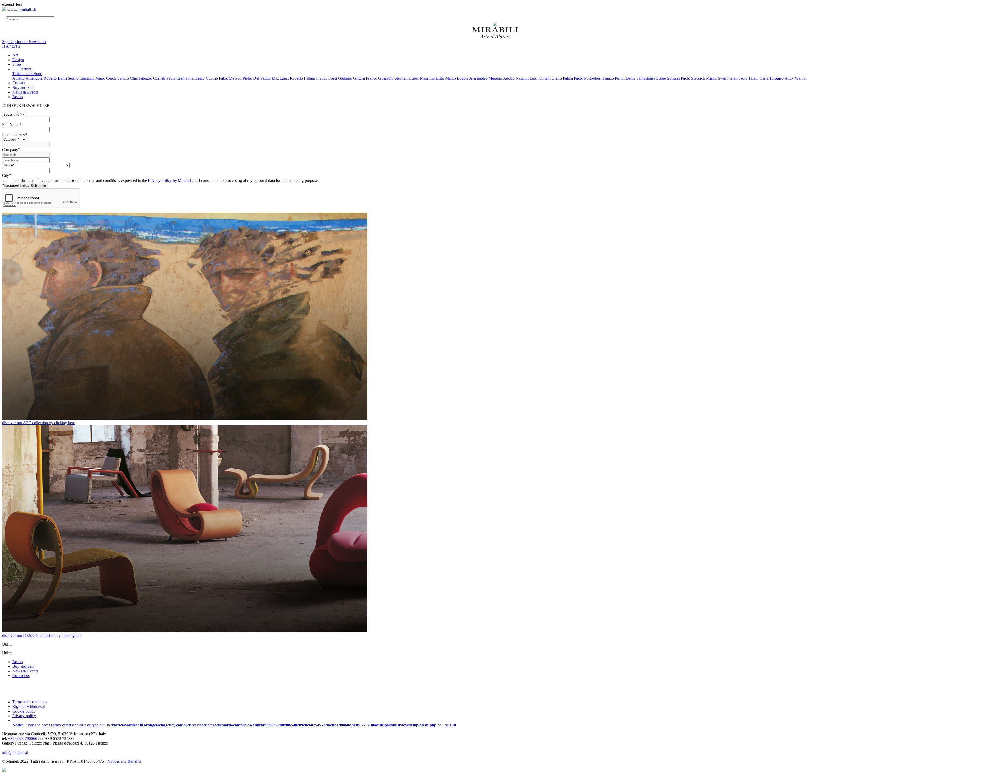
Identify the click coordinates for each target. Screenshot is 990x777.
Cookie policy (23, 711)
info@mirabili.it (15, 752)
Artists (21, 69)
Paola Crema (176, 78)
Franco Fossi (326, 78)
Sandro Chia (127, 78)
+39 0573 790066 (22, 738)
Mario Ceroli (105, 78)
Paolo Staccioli (693, 78)
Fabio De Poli (230, 78)
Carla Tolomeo (772, 78)
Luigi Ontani (540, 78)
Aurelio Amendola (27, 78)
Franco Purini (614, 78)
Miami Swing (717, 78)
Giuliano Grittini (351, 78)
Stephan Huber (406, 78)
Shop (16, 64)
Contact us (21, 675)
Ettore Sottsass (668, 78)
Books (17, 97)
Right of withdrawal (28, 706)
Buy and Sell (23, 87)
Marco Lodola (456, 78)
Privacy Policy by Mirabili (169, 180)
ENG (16, 46)
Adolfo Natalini (516, 78)
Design (18, 59)
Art (15, 55)
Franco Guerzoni (379, 78)
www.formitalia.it (21, 9)
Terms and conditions (29, 702)
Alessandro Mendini (485, 78)
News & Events (25, 92)
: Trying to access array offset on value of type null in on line (234, 725)
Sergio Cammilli (81, 78)
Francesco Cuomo (203, 78)
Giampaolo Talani (743, 78)
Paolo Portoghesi (587, 78)
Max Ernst (280, 78)
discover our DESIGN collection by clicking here (42, 635)
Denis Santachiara (640, 78)
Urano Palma (562, 78)
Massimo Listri (432, 78)
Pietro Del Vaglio (257, 78)
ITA (5, 46)
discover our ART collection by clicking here (38, 423)
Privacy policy (24, 716)
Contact (18, 83)
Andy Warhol (796, 78)
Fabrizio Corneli (152, 78)
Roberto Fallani (302, 78)
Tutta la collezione (27, 73)
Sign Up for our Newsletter (24, 41)
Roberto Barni (55, 78)
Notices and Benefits (124, 761)
